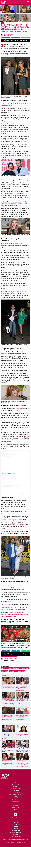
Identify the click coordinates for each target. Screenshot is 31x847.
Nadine (15, 244)
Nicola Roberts (12, 671)
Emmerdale (15, 801)
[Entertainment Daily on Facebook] (15, 814)
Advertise (15, 826)
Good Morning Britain (16, 784)
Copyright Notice (15, 836)
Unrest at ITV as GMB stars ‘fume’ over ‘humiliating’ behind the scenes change (21, 717)
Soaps (15, 796)
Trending (15, 805)
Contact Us (15, 828)
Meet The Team (15, 823)
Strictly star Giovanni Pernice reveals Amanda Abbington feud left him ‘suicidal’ (8, 762)
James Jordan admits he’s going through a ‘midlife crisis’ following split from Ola (8, 686)
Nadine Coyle (4, 671)
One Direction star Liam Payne (14, 204)
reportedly (7, 379)
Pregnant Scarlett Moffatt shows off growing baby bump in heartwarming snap (22, 735)
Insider (15, 809)
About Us (15, 821)
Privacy (15, 834)
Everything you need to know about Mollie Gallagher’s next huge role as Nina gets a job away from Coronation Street (22, 763)
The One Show (15, 792)
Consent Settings (15, 832)
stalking (26, 436)
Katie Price (15, 807)
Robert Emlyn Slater (9, 34)
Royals (15, 803)
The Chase (15, 790)
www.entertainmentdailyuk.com (13, 839)
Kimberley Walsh (18, 586)
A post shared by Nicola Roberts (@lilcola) (15, 493)
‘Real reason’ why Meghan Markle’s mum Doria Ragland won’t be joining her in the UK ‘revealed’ (22, 749)
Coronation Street (16, 798)
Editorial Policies (15, 824)
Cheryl (3, 103)
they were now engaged (16, 524)
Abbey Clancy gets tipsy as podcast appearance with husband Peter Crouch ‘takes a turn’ (8, 717)
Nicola (19, 408)
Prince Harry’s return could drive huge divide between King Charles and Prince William (8, 749)
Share (5, 37)
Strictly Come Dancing (15, 794)
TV (15, 783)
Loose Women (15, 788)
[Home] (3, 2)
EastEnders (15, 800)
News (2, 23)
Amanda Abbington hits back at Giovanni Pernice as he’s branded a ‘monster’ (22, 701)
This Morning (15, 786)
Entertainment (9, 668)
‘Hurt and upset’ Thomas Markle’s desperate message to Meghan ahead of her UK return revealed (8, 735)
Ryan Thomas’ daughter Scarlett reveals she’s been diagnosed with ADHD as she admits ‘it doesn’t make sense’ (22, 687)
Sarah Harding (5, 607)
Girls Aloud (16, 668)
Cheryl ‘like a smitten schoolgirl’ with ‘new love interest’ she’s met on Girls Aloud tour (14, 614)
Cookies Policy (15, 830)
